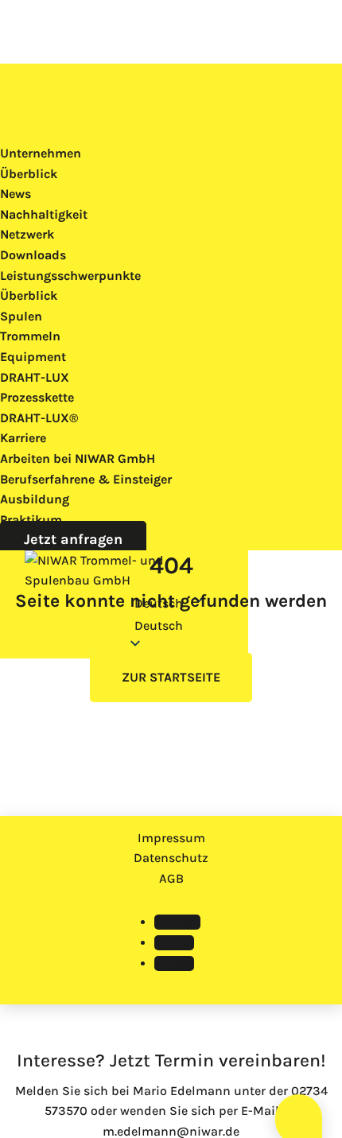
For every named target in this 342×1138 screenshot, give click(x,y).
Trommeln (30, 336)
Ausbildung (34, 499)
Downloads (33, 254)
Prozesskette (37, 397)
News (15, 193)
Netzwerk (27, 234)
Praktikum (31, 519)
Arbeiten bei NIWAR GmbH (77, 458)
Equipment (33, 356)
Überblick (28, 173)
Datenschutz (171, 857)
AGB (171, 878)
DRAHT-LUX (34, 377)
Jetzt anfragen (73, 539)
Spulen (21, 316)
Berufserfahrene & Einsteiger (86, 479)
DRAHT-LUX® (39, 417)
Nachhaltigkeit (43, 214)
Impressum (171, 837)
